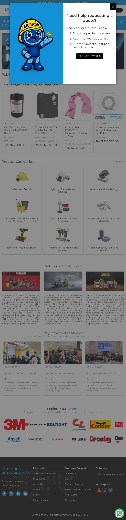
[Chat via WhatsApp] (119, 513)
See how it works (90, 56)
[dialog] (63, 260)
